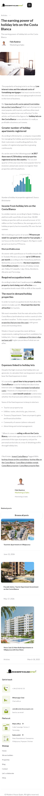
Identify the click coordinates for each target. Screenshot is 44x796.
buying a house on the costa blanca (15, 459)
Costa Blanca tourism (10, 465)
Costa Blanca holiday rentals (27, 462)
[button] (29, 5)
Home (4, 751)
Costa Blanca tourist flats (29, 465)
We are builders (7, 755)
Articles (4, 15)
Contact (5, 769)
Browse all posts (22, 515)
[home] (12, 5)
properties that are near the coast (15, 322)
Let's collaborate (8, 773)
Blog (3, 764)
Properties (6, 760)
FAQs (4, 778)
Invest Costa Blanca (20, 456)
